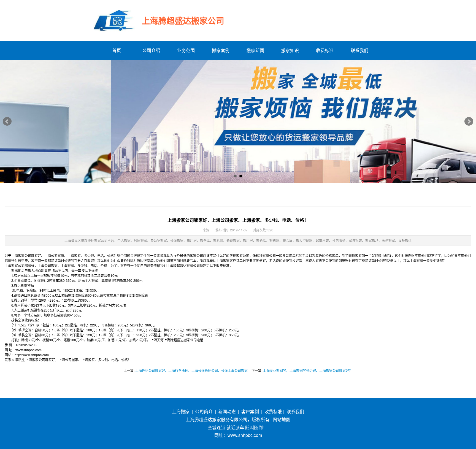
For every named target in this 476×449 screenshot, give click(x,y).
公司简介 (204, 411)
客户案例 (250, 411)
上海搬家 (181, 411)
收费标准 (273, 411)
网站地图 (281, 419)
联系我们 (295, 411)
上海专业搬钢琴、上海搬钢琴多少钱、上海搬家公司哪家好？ (307, 370)
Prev (7, 121)
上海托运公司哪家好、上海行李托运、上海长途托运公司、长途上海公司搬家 (191, 370)
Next (468, 121)
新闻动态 (227, 411)
